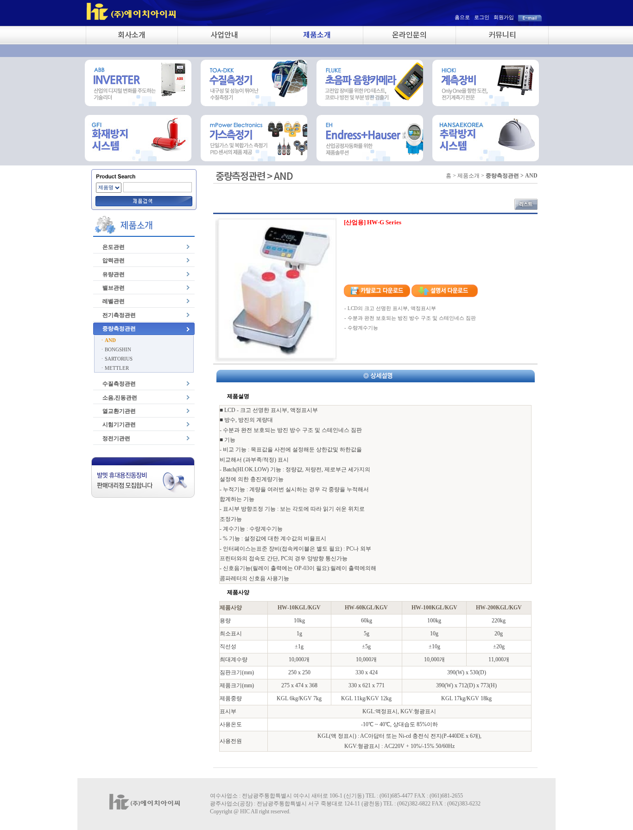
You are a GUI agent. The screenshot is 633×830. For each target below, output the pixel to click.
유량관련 (113, 274)
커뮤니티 (502, 34)
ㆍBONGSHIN (115, 349)
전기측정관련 (119, 315)
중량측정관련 (119, 328)
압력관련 (113, 260)
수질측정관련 (119, 383)
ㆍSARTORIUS (116, 358)
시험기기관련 (119, 424)
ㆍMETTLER (114, 368)
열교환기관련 (119, 411)
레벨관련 (113, 301)
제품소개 (317, 34)
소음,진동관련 (119, 397)
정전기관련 (116, 438)
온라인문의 (409, 34)
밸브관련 (113, 288)
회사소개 (132, 34)
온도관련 (113, 247)
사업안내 (224, 34)
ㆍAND (108, 340)
